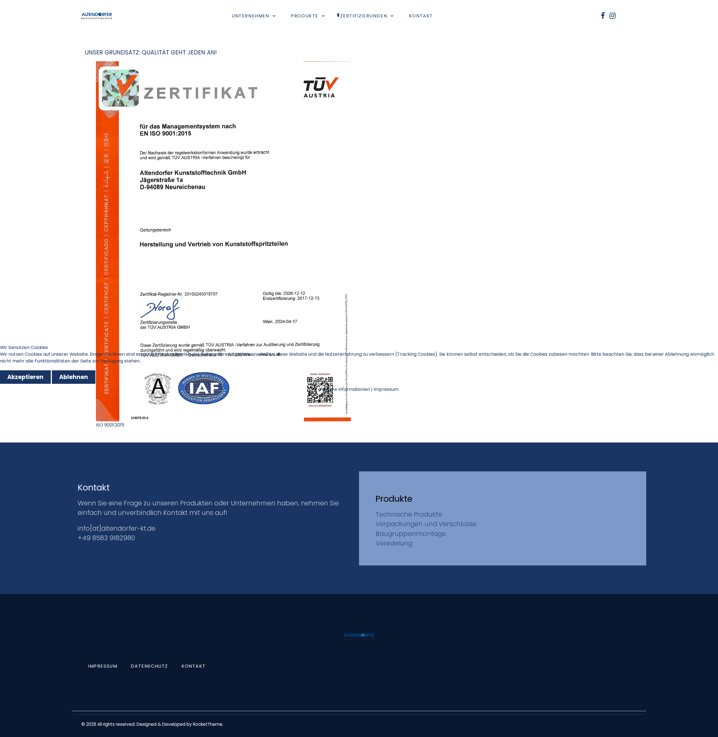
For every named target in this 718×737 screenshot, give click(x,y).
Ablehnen (73, 377)
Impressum (386, 389)
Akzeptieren (25, 377)
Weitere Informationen (344, 389)
